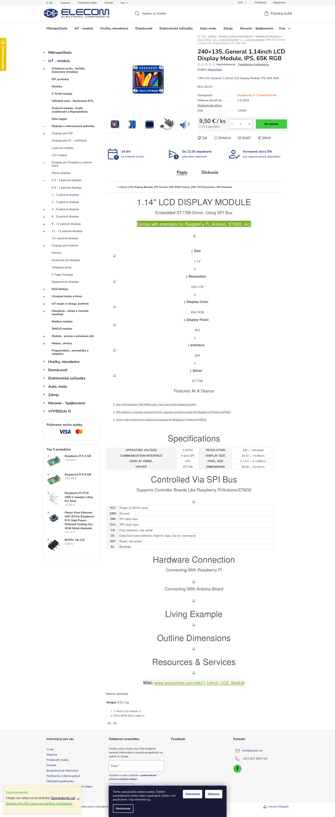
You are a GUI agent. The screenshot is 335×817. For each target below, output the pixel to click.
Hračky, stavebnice (63, 361)
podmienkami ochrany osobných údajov (133, 777)
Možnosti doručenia (209, 105)
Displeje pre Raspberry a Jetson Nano (72, 164)
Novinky (57, 86)
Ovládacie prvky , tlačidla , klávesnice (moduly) (69, 70)
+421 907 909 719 (254, 759)
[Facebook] (237, 769)
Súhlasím (214, 794)
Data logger (59, 119)
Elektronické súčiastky (66, 378)
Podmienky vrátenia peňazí (63, 776)
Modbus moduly (62, 321)
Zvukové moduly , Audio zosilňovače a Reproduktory (70, 109)
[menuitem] (57, 28)
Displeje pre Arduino (65, 245)
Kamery (56, 253)
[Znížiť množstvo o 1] (232, 124)
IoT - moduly (59, 60)
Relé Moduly (60, 289)
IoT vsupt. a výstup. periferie (70, 304)
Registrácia (279, 2)
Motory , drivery (62, 343)
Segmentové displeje (65, 282)
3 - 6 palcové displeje (65, 209)
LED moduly (59, 155)
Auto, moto (57, 386)
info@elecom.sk (252, 751)
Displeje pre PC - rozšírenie (69, 141)
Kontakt (109, 2)
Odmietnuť (193, 794)
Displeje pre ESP (62, 133)
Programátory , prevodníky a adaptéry (70, 352)
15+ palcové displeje (65, 238)
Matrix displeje (61, 173)
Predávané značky (87, 2)
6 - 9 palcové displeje (65, 216)
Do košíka (271, 124)
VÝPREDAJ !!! (59, 411)
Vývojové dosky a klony (67, 296)
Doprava (65, 2)
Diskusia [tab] (210, 172)
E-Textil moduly (62, 94)
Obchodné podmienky (60, 781)
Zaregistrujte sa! (63, 798)
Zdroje (53, 394)
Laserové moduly (63, 148)
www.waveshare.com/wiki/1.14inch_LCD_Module (199, 682)
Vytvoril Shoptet (278, 807)
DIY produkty (60, 79)
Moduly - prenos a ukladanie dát (73, 336)
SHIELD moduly (62, 329)
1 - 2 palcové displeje (65, 195)
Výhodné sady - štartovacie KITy (73, 101)
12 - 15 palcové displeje (67, 231)
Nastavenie (123, 808)
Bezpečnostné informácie (62, 771)
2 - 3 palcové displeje (65, 202)
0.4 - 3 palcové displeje (66, 180)
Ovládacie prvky (62, 267)
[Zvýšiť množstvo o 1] (249, 124)
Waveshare (215, 70)
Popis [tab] (182, 172)
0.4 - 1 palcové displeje (66, 188)
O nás (49, 2)
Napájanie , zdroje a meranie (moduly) (70, 312)
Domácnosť (57, 369)
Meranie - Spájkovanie (66, 403)
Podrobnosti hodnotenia (253, 64)
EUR (240, 2)
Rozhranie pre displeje (66, 260)
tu (149, 799)
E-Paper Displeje (62, 275)
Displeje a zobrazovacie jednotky (73, 126)
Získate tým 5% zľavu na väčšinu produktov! (39, 803)
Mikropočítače (60, 52)
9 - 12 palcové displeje (66, 224)
